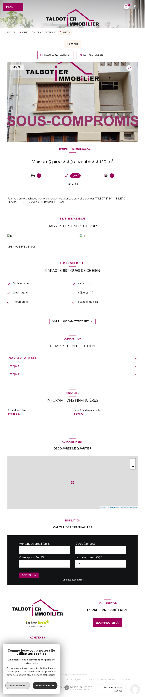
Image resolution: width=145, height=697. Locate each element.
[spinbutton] (100, 564)
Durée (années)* (85, 543)
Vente (25, 32)
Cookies (126, 679)
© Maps (114, 507)
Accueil (11, 32)
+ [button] (133, 461)
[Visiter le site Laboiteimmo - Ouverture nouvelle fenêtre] (78, 687)
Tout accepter (45, 685)
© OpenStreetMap (129, 507)
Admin (91, 679)
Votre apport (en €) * (32, 557)
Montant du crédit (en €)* (35, 543)
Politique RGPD (108, 679)
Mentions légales (73, 679)
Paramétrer (17, 685)
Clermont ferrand (45, 32)
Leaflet (103, 507)
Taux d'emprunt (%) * (88, 557)
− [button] (133, 466)
